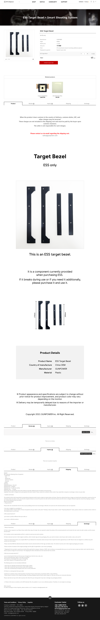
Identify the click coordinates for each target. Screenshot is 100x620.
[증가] (87, 54)
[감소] (81, 54)
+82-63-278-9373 (61, 607)
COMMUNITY (53, 2)
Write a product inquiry (86, 453)
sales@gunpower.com (50, 135)
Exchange (86, 103)
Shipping (68, 103)
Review (31, 103)
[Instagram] (91, 2)
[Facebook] (95, 2)
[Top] (50, 597)
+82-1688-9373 (60, 605)
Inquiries (30, 602)
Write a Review (86, 432)
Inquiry (49, 103)
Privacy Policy (22, 602)
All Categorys (10, 1)
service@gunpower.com (62, 608)
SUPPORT (64, 2)
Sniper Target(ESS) (42, 96)
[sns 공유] (33, 59)
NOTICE (42, 2)
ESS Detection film (57, 96)
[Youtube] (93, 2)
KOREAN (81, 2)
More (92, 432)
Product (13, 103)
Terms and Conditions (10, 602)
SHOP (34, 2)
